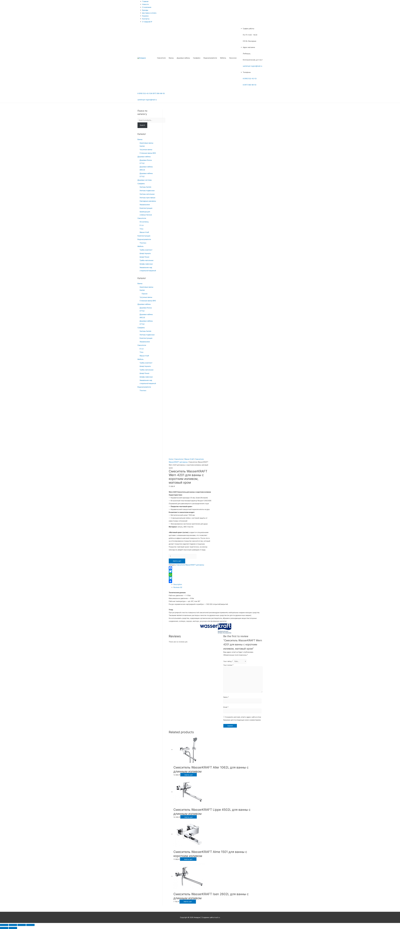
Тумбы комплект (146, 250)
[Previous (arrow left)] (4, 928)
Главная (145, 1)
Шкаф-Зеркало (145, 253)
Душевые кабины (183, 58)
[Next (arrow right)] (13, 928)
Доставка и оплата (149, 13)
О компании (146, 7)
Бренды (145, 10)
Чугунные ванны (146, 150)
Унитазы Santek (145, 187)
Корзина (145, 16)
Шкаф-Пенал (144, 257)
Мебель (223, 58)
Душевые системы (145, 180)
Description (177, 584)
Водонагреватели (210, 58)
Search (142, 125)
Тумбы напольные (146, 260)
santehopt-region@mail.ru (252, 66)
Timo (141, 229)
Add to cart (177, 561)
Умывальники (145, 205)
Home (171, 459)
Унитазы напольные (147, 194)
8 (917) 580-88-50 (249, 85)
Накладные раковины (148, 201)
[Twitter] (190, 571)
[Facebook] (190, 568)
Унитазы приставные (147, 198)
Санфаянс (196, 58)
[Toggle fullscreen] (22, 925)
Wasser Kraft (144, 232)
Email (226, 707)
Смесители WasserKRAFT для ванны (190, 565)
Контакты (145, 19)
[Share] (13, 925)
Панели (144, 294)
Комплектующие (146, 208)
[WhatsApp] (190, 574)
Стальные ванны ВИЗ (148, 153)
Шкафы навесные (146, 264)
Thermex (143, 243)
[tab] (217, 584)
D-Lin (142, 225)
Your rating (228, 661)
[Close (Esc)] (4, 925)
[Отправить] (190, 581)
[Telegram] (190, 578)
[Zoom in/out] (30, 925)
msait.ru (217, 917)
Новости (145, 4)
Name (226, 697)
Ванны (171, 58)
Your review (228, 665)
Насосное (233, 58)
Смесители (161, 58)
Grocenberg (144, 222)
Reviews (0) (177, 587)
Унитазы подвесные (147, 191)
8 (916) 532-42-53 (250, 79)
